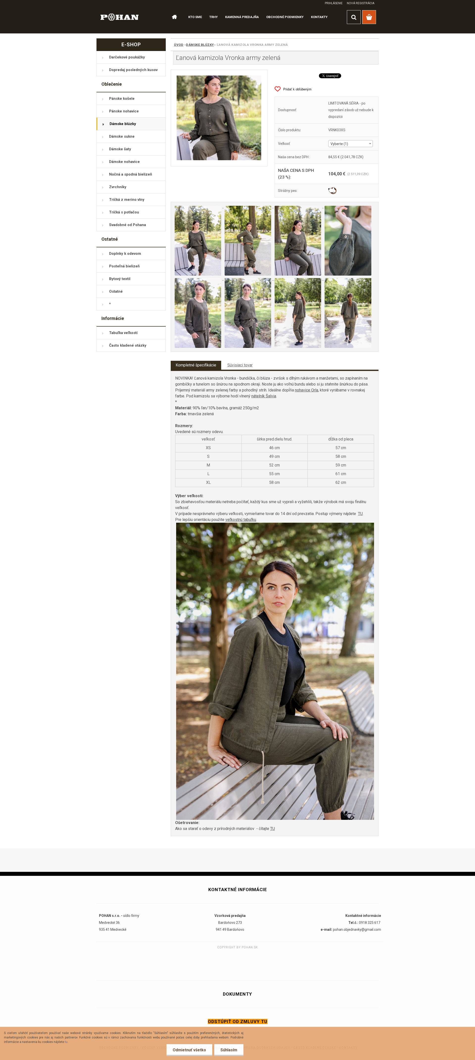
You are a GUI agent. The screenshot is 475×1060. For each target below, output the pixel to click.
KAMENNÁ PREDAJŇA (242, 17)
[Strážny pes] (332, 190)
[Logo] (119, 17)
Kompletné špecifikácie (196, 365)
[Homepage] (172, 17)
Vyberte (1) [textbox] (339, 144)
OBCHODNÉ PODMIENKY (285, 17)
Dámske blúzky (200, 45)
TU (360, 513)
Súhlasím (228, 1050)
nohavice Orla (306, 390)
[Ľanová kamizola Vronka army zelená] (219, 118)
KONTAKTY (319, 17)
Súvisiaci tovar (240, 365)
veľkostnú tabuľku (240, 519)
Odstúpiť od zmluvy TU (237, 1021)
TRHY (213, 17)
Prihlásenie (334, 3)
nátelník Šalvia (263, 396)
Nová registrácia (360, 3)
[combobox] (350, 143)
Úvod (178, 45)
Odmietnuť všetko (189, 1050)
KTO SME (195, 17)
